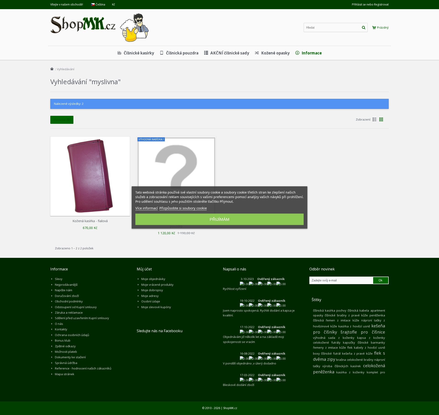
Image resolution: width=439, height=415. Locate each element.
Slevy (58, 279)
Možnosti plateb (66, 352)
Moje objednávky (153, 279)
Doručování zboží (67, 296)
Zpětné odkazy (65, 346)
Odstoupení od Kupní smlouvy (76, 307)
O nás (59, 324)
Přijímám (219, 219)
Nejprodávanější (66, 285)
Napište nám (63, 290)
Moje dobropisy (152, 290)
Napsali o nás (234, 269)
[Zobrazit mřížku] (381, 119)
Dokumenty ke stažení (70, 357)
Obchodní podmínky (69, 301)
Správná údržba (66, 363)
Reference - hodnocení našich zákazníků (83, 368)
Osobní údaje (150, 301)
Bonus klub (62, 340)
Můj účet (144, 269)
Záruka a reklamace (69, 312)
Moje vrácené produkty (157, 285)
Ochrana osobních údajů (72, 335)
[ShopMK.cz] (99, 13)
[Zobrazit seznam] (374, 119)
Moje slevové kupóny (156, 307)
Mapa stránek (64, 374)
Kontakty (61, 329)
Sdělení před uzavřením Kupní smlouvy (82, 318)
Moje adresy (150, 296)
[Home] (52, 68)
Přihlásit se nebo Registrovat (370, 4)
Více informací (146, 208)
